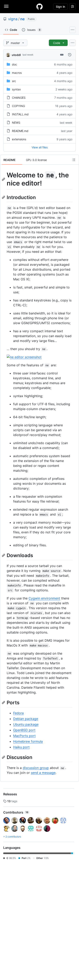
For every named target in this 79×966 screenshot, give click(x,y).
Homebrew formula (28, 741)
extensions (19, 139)
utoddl (16, 55)
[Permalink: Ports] (4, 702)
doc (14, 64)
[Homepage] (39, 6)
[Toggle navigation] (6, 6)
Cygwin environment (44, 598)
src (14, 81)
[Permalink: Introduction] (4, 197)
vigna (12, 19)
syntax (16, 89)
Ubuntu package (25, 724)
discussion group (36, 768)
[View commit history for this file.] (69, 55)
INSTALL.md (20, 114)
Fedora (18, 713)
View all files (40, 147)
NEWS (16, 122)
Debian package (25, 719)
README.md (20, 131)
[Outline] (73, 160)
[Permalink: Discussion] (4, 757)
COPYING (18, 106)
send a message (43, 773)
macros (17, 72)
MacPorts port (24, 736)
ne (22, 19)
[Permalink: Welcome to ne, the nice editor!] (4, 179)
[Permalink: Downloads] (4, 555)
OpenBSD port (24, 730)
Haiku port (21, 747)
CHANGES (19, 97)
